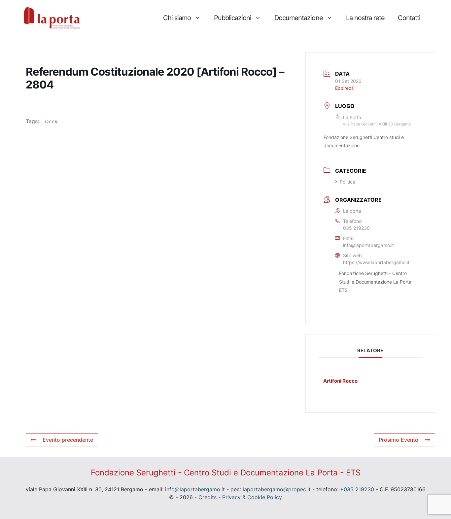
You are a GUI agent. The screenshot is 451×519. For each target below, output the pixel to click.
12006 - (52, 122)
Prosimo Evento (398, 439)
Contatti (409, 18)
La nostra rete (365, 18)
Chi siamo (177, 18)
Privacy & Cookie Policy (252, 497)
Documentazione (298, 18)
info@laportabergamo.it (368, 245)
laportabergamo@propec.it (277, 489)
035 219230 (356, 228)
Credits (207, 497)
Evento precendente (68, 439)
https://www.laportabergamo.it (376, 262)
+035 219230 (357, 489)
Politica (347, 182)
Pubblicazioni (232, 18)
